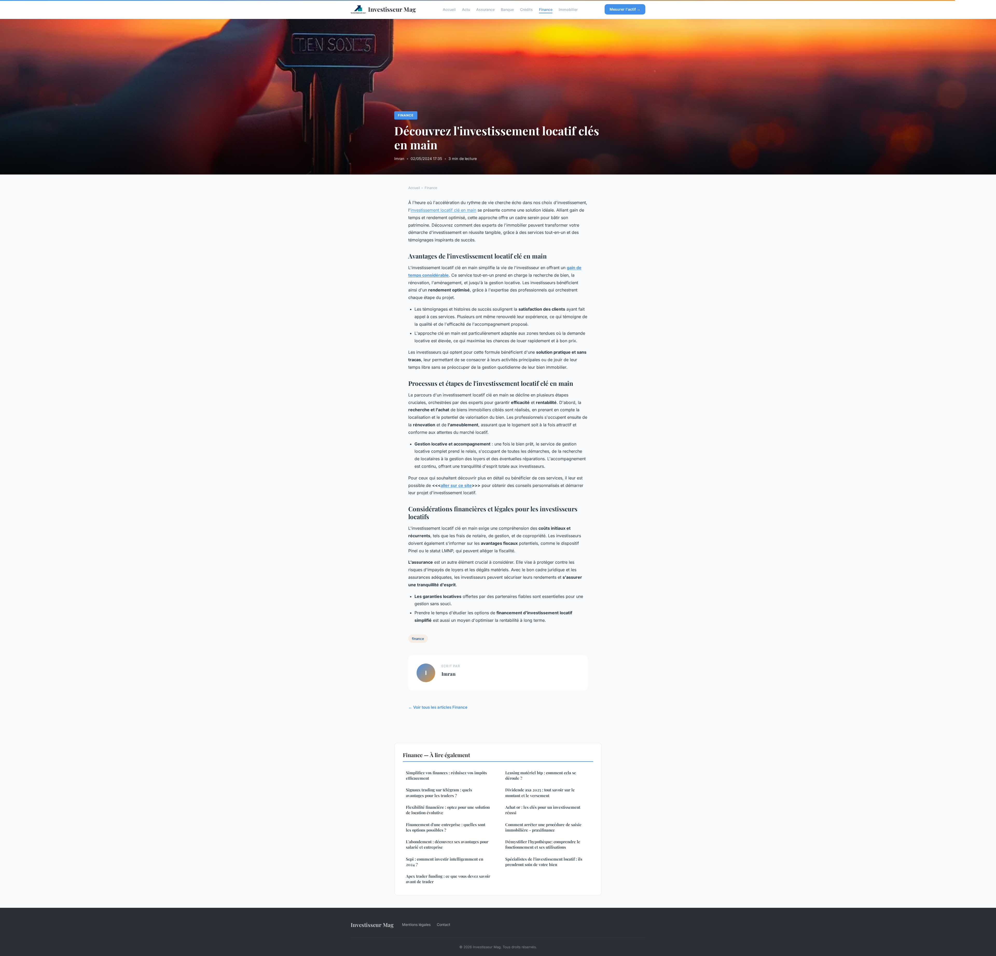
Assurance (485, 9)
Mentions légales (416, 924)
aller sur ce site (456, 485)
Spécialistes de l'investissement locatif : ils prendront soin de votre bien (543, 861)
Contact (443, 924)
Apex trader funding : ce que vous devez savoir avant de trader (448, 879)
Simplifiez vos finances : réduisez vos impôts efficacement (446, 775)
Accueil (449, 9)
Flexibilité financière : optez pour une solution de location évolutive (448, 810)
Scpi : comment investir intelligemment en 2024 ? (444, 861)
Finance (545, 9)
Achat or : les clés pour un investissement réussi (542, 810)
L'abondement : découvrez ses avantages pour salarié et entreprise (447, 844)
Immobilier (568, 9)
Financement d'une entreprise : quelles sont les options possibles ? (445, 827)
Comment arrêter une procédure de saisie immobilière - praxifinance (543, 827)
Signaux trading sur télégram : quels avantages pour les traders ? (439, 792)
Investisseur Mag (392, 9)
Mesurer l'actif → (625, 9)
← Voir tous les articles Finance (437, 707)
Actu (466, 9)
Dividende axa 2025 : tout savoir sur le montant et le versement (540, 792)
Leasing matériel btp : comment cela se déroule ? (540, 775)
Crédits (526, 9)
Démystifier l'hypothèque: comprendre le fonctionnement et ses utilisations (542, 844)
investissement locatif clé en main (443, 210)
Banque (507, 9)
